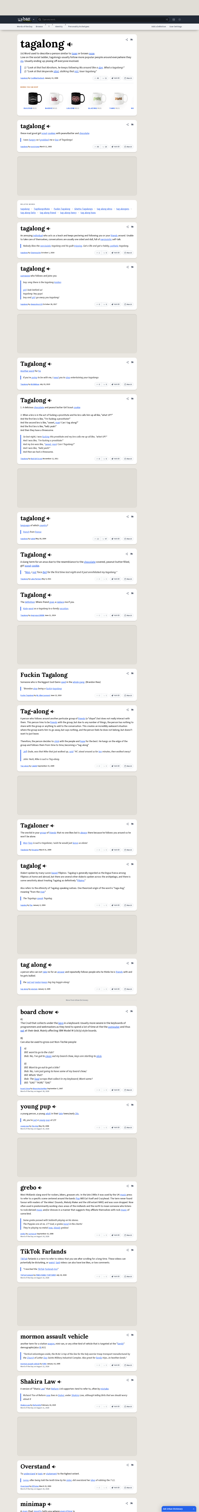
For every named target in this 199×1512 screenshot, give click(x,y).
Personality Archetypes (78, 26)
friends (114, 235)
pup (48, 1120)
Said (58, 1262)
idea (93, 1480)
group (43, 832)
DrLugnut (35, 850)
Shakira (75, 1395)
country (43, 525)
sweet (48, 444)
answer (61, 972)
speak (40, 898)
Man (27, 572)
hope (82, 741)
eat (22, 1031)
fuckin (49, 688)
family (120, 1343)
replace (60, 602)
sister (68, 1480)
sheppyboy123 (37, 304)
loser (74, 53)
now (50, 1227)
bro (55, 1269)
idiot (56, 71)
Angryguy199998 (37, 615)
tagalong (24, 78)
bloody (57, 1227)
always (83, 832)
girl (76, 71)
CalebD (34, 766)
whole (76, 682)
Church (30, 1357)
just (35, 1120)
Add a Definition (158, 26)
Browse (39, 26)
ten (100, 751)
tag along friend (48, 212)
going (34, 377)
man (57, 422)
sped (63, 682)
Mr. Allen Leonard (43, 695)
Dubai (61, 1395)
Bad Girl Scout (36, 458)
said (71, 751)
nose (91, 53)
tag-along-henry (68, 212)
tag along (24, 989)
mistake (104, 1389)
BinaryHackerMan (40, 1088)
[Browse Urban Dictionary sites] (26, 19)
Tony (30, 843)
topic (40, 1473)
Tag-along (24, 766)
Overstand (24, 1486)
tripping (78, 246)
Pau (31, 905)
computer (114, 1027)
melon (38, 982)
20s (77, 1113)
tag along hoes (88, 212)
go (21, 61)
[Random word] (166, 19)
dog (101, 67)
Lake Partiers (36, 579)
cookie (77, 407)
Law (42, 1389)
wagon (51, 1343)
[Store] (173, 19)
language (25, 525)
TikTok (23, 1258)
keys (60, 1023)
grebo (22, 1233)
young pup (24, 1126)
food (36, 1079)
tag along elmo (104, 209)
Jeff (25, 751)
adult (48, 1113)
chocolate (84, 133)
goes (51, 602)
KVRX (44, 1363)
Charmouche (36, 252)
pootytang (35, 146)
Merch (129, 78)
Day (45, 1357)
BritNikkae (35, 384)
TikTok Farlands (26, 1275)
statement (51, 1473)
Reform (55, 1389)
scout (44, 133)
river (42, 892)
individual (38, 235)
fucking (46, 436)
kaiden (57, 282)
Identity (59, 26)
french (26, 532)
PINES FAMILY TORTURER (46, 1275)
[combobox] (103, 19)
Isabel (33, 538)
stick (56, 741)
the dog (35, 1126)
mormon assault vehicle (30, 1363)
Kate (25, 608)
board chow (25, 1088)
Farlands (49, 1269)
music (123, 1194)
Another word (27, 371)
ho (39, 371)
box (57, 140)
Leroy (25, 1480)
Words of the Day (24, 26)
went (30, 608)
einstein (34, 989)
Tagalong (24, 384)
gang (81, 682)
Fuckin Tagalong (62, 209)
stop (68, 377)
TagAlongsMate (42, 209)
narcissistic (106, 239)
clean (48, 1056)
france (38, 532)
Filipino (80, 880)
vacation (64, 608)
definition (30, 602)
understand (29, 1473)
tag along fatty (28, 212)
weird (52, 1262)
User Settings (175, 26)
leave (75, 843)
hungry (32, 140)
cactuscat (32, 1233)
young (42, 1120)
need (56, 377)
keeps (44, 982)
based (55, 873)
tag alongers (122, 209)
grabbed (44, 140)
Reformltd (37, 1405)
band (66, 1224)
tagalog (23, 905)
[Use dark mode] (179, 19)
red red (30, 982)
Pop (78, 1198)
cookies (52, 133)
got (34, 572)
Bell (45, 572)
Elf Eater (35, 1486)
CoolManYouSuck (37, 78)
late (61, 1113)
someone (25, 276)
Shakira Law (25, 1405)
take (45, 972)
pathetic (114, 246)
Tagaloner (24, 850)
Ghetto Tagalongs (83, 209)
